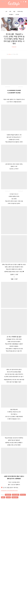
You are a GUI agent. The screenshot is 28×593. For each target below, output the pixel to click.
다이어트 (17, 14)
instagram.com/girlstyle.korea (9, 490)
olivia (9, 54)
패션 (14, 11)
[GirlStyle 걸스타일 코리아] (14, 4)
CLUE (8, 497)
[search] (21, 1)
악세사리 (14, 47)
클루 (3, 497)
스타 (6, 11)
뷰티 (10, 11)
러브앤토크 (11, 14)
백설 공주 (15, 497)
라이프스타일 (20, 11)
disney (23, 495)
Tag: (2, 495)
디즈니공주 (15, 495)
